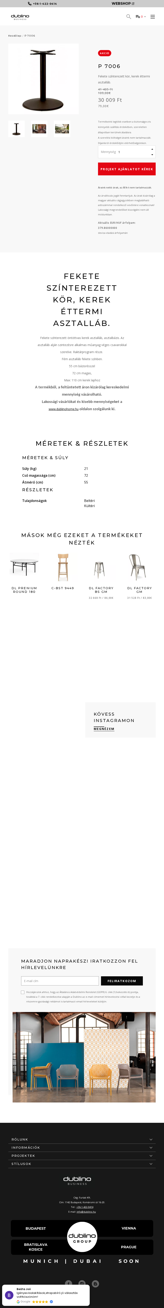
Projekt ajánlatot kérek (127, 169)
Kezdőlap (14, 35)
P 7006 (30, 35)
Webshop (121, 3)
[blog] (95, 1283)
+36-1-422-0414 (84, 1207)
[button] (89, 1285)
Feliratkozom (122, 981)
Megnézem (104, 729)
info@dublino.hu (86, 1211)
